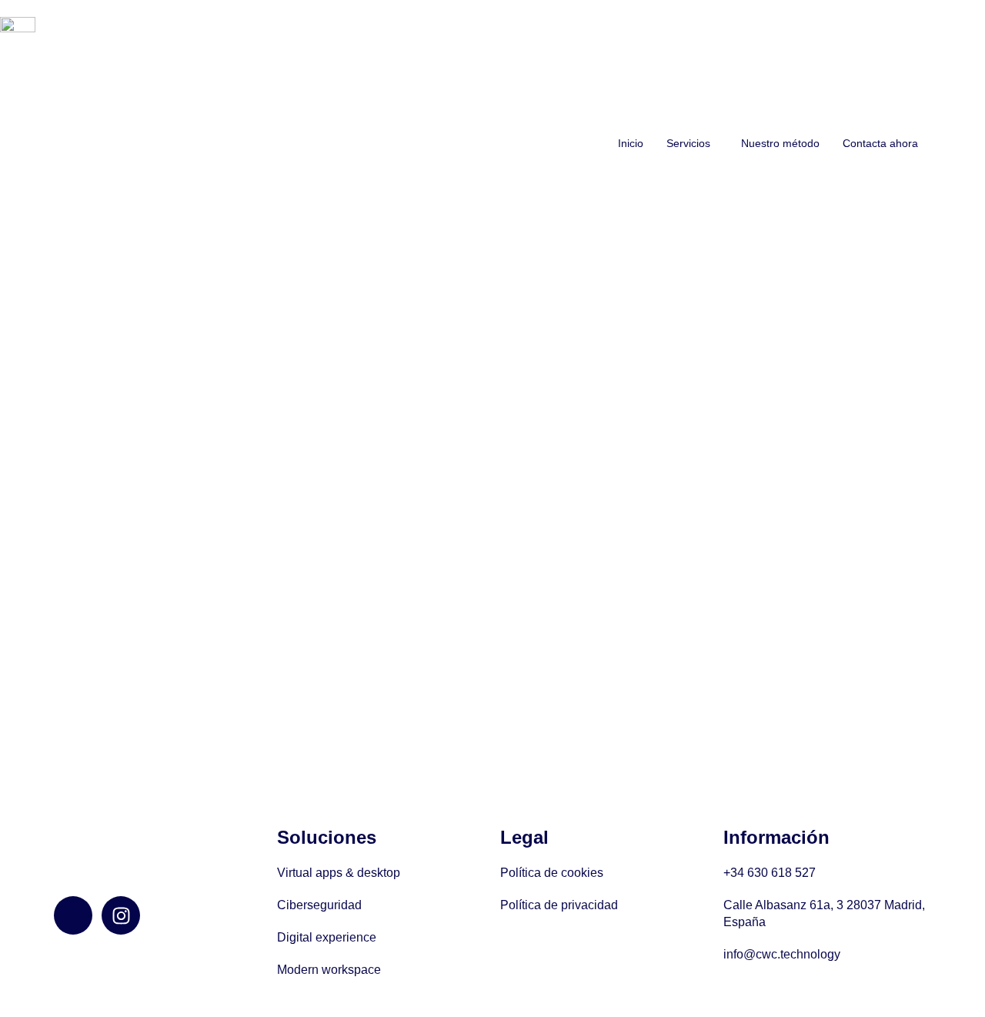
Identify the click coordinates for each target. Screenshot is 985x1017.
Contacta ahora (880, 143)
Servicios (688, 143)
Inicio (630, 143)
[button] (692, 143)
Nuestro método (780, 143)
